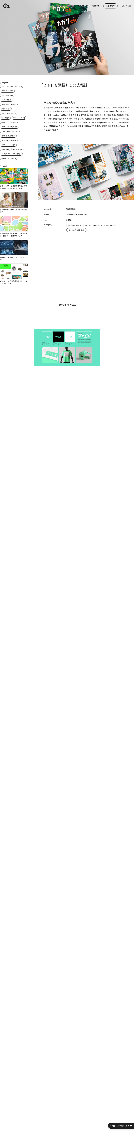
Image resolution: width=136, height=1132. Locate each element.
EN (129, 6)
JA (123, 6)
